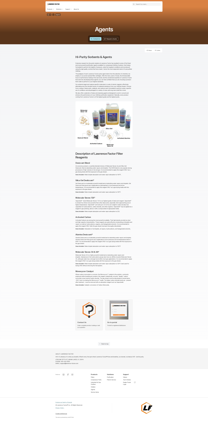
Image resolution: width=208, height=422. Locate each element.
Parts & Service (111, 380)
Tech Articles (127, 380)
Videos (125, 377)
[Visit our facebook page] (67, 374)
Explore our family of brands (63, 402)
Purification (110, 377)
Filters (92, 377)
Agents (93, 389)
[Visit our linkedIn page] (63, 374)
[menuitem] (50, 9)
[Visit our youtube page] (72, 374)
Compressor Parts (96, 380)
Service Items (95, 392)
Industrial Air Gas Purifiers (96, 383)
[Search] (133, 4)
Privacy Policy (59, 408)
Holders (93, 387)
